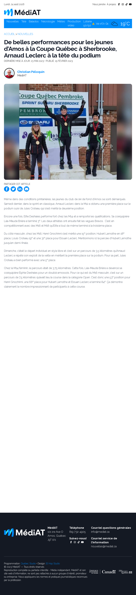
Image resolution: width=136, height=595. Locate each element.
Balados (34, 21)
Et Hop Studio (53, 563)
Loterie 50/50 (87, 23)
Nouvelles (13, 21)
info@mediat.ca (100, 531)
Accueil (9, 34)
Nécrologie (48, 21)
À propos (111, 4)
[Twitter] (13, 189)
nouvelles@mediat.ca (104, 546)
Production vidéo (74, 23)
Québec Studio (28, 563)
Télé (23, 21)
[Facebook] (6, 189)
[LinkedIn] (20, 189)
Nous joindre (99, 4)
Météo (61, 21)
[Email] (26, 189)
